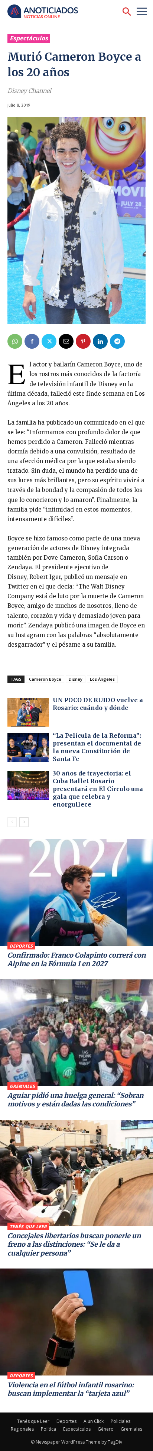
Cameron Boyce (45, 679)
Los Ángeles (102, 679)
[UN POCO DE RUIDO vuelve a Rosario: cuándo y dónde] (28, 712)
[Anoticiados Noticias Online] (46, 12)
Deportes (21, 946)
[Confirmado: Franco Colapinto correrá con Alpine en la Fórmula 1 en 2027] (76, 892)
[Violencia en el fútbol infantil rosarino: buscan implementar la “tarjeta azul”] (76, 1322)
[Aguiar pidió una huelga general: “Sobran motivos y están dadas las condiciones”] (76, 1032)
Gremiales (22, 1086)
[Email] (66, 341)
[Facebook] (32, 341)
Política (48, 1429)
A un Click (94, 1421)
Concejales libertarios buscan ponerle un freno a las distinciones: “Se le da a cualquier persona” (74, 1244)
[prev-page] (12, 822)
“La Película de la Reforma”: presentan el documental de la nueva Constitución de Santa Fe (97, 747)
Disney (75, 679)
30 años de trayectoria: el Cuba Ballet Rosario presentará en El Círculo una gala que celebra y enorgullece (98, 789)
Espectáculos (29, 38)
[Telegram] (117, 341)
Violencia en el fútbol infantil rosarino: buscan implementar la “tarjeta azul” (70, 1389)
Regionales (22, 1429)
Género (106, 1429)
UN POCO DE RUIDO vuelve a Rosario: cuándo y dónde (98, 703)
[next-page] (24, 822)
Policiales (120, 1421)
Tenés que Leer (28, 1226)
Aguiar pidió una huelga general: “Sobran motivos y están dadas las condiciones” (75, 1099)
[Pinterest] (83, 341)
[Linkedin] (100, 341)
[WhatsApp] (14, 341)
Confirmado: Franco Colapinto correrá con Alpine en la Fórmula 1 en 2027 (76, 959)
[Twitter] (49, 341)
